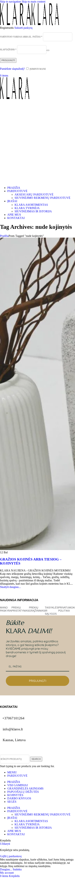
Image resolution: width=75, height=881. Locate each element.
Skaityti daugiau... (10, 586)
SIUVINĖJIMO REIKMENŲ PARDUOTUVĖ (42, 197)
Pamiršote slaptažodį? (12, 68)
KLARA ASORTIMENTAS (31, 204)
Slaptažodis (8, 49)
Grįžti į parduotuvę (11, 856)
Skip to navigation (11, 1)
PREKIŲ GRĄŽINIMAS (37, 609)
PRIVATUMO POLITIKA (65, 609)
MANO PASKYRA (5, 609)
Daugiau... (6, 869)
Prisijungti (8, 60)
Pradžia (4, 235)
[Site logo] (16, 24)
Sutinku (17, 869)
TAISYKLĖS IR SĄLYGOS (51, 610)
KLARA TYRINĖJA (27, 208)
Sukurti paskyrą (23, 27)
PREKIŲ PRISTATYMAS (20, 609)
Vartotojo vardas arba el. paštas (21, 37)
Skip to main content (33, 1)
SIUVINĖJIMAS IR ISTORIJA (33, 211)
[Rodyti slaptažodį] (47, 50)
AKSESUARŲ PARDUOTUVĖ (34, 194)
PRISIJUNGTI (37, 681)
